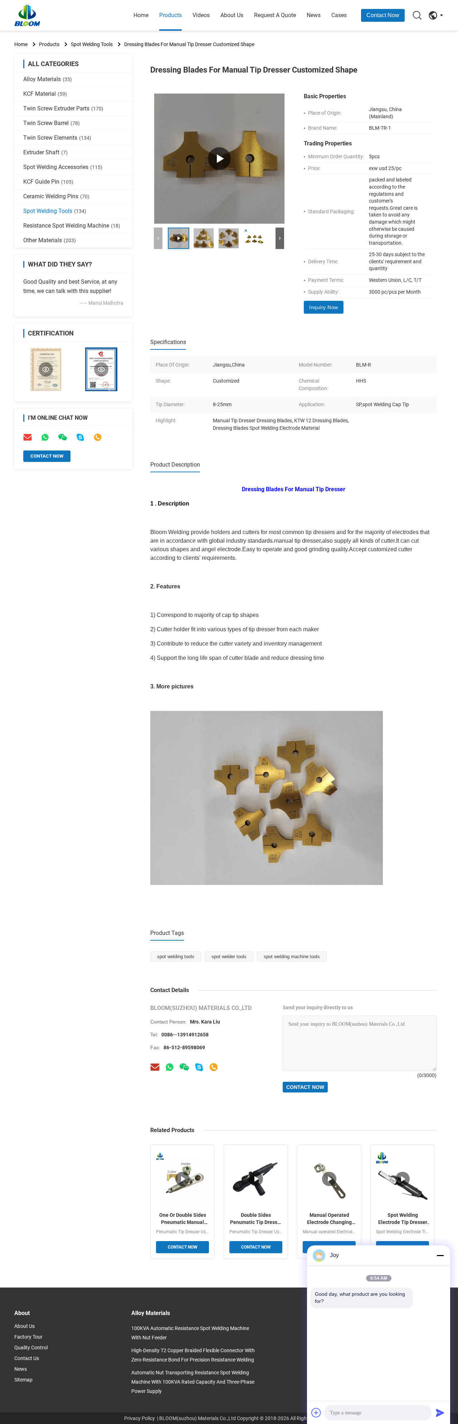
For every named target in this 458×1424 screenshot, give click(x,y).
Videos (201, 15)
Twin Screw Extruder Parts (63, 108)
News (314, 15)
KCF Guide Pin (48, 181)
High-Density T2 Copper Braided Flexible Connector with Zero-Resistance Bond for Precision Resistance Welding (193, 1355)
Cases (339, 15)
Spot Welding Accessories (62, 167)
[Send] (440, 1412)
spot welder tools (229, 956)
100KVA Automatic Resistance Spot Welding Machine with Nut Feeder (190, 1332)
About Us (231, 15)
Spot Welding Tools (92, 44)
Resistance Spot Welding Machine (71, 225)
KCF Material (45, 93)
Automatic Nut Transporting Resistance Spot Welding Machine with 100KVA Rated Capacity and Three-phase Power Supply (192, 1382)
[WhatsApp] (45, 437)
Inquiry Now (323, 307)
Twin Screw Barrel (51, 123)
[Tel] (97, 437)
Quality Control (31, 1347)
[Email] (27, 437)
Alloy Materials (47, 79)
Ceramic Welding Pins (56, 196)
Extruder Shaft (45, 152)
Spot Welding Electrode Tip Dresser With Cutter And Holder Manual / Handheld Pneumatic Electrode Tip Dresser (402, 1219)
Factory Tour (28, 1337)
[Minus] (440, 1255)
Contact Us (26, 1358)
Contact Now (382, 15)
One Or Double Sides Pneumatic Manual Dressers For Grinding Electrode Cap (182, 1219)
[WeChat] (184, 1067)
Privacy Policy (139, 1418)
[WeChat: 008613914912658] (62, 437)
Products (170, 15)
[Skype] (80, 437)
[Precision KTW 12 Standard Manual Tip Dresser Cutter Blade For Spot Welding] (219, 159)
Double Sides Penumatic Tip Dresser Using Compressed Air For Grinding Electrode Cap (256, 1219)
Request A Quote (275, 15)
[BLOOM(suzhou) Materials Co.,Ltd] (53, 15)
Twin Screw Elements (57, 137)
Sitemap (23, 1380)
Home (140, 15)
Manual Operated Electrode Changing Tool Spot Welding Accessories (329, 1219)
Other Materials (49, 240)
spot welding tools (175, 956)
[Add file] (316, 1412)
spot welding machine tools (292, 956)
